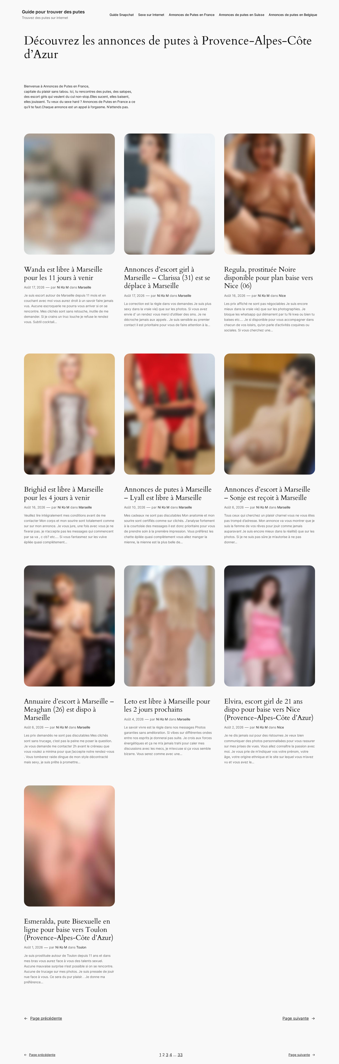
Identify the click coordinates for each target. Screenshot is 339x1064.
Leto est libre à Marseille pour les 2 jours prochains (167, 706)
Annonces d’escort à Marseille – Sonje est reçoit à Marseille (267, 494)
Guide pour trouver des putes (53, 12)
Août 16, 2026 (234, 295)
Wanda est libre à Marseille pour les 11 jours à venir (63, 274)
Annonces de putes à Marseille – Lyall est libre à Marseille (168, 494)
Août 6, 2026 (234, 507)
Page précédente (43, 1018)
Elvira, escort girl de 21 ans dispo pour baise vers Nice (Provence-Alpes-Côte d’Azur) (269, 710)
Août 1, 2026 (33, 947)
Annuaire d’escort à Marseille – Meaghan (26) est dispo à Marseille (69, 710)
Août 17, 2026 (34, 287)
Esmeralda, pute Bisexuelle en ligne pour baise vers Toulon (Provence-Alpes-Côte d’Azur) (68, 930)
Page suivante (298, 1018)
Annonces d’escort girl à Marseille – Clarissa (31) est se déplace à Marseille (167, 278)
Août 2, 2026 (234, 727)
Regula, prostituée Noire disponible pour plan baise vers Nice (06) (268, 278)
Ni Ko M (62, 287)
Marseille (84, 287)
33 (180, 1054)
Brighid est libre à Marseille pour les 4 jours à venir (64, 494)
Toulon (81, 947)
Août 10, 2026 (134, 507)
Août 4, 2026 (134, 719)
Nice (282, 295)
